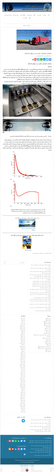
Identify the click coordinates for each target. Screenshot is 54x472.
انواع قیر (49, 326)
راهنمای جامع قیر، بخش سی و (29, 228)
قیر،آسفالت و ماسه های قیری (45, 346)
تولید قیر (49, 331)
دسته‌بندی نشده (48, 338)
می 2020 (23, 333)
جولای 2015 (23, 406)
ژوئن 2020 (23, 331)
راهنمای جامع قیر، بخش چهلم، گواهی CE (43, 276)
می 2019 (23, 344)
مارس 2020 (23, 334)
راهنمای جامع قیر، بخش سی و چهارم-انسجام (38, 53)
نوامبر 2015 (23, 400)
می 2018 (23, 351)
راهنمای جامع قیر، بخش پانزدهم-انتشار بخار (42, 297)
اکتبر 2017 (23, 362)
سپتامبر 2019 (22, 343)
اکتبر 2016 (23, 382)
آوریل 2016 (23, 392)
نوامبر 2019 (23, 339)
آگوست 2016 (22, 385)
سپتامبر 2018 (22, 346)
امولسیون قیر (48, 325)
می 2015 (23, 410)
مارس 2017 (23, 374)
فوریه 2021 (23, 323)
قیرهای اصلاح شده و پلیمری (45, 348)
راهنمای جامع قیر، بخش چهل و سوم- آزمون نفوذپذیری (40, 274)
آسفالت (49, 320)
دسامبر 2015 (22, 398)
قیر (39, 253)
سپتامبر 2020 (22, 326)
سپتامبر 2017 (22, 364)
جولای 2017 (23, 367)
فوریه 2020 (23, 336)
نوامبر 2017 (23, 361)
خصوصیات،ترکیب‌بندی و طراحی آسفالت (43, 334)
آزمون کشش (7, 69)
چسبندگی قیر (48, 333)
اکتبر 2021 (23, 318)
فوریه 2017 (23, 375)
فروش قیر (49, 343)
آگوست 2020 (22, 328)
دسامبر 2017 (22, 359)
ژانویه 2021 (23, 325)
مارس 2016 (23, 393)
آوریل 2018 (23, 352)
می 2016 (23, 390)
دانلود (30, 17)
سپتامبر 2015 (22, 403)
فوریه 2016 (23, 395)
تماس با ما (39, 15)
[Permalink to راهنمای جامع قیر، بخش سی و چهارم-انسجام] (27, 40)
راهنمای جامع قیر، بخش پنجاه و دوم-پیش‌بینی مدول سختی (40, 440)
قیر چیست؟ (29, 15)
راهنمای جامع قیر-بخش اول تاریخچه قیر (43, 310)
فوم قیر (49, 344)
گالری (34, 15)
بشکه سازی (48, 328)
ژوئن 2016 (23, 388)
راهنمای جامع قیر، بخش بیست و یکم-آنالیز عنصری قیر (40, 292)
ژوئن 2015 (23, 408)
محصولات (49, 351)
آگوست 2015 (22, 405)
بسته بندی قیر (15, 15)
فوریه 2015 (23, 411)
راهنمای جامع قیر (28, 249)
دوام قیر (49, 339)
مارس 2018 (23, 354)
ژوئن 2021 (23, 320)
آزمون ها (49, 318)
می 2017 (23, 370)
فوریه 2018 (23, 356)
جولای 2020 (23, 330)
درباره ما (44, 15)
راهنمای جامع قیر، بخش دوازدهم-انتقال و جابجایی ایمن (40, 299)
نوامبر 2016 (23, 380)
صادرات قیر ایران (8, 15)
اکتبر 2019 (23, 341)
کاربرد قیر (25, 17)
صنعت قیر (49, 341)
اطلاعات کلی (48, 323)
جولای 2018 (23, 348)
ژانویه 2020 (23, 338)
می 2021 (23, 321)
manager (39, 55)
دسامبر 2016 (22, 379)
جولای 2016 (23, 387)
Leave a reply (35, 253)
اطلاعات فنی (22, 15)
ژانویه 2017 (23, 377)
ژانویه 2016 (23, 397)
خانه (49, 15)
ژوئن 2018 (23, 349)
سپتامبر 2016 (22, 384)
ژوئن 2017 (23, 369)
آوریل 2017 (23, 372)
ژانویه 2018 (23, 357)
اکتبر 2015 (23, 401)
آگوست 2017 (22, 365)
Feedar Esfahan (30, 465)
